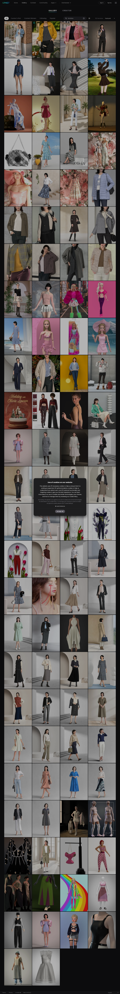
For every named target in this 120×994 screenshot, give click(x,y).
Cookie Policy (73, 496)
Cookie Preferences (60, 506)
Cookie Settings (68, 503)
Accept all (60, 511)
